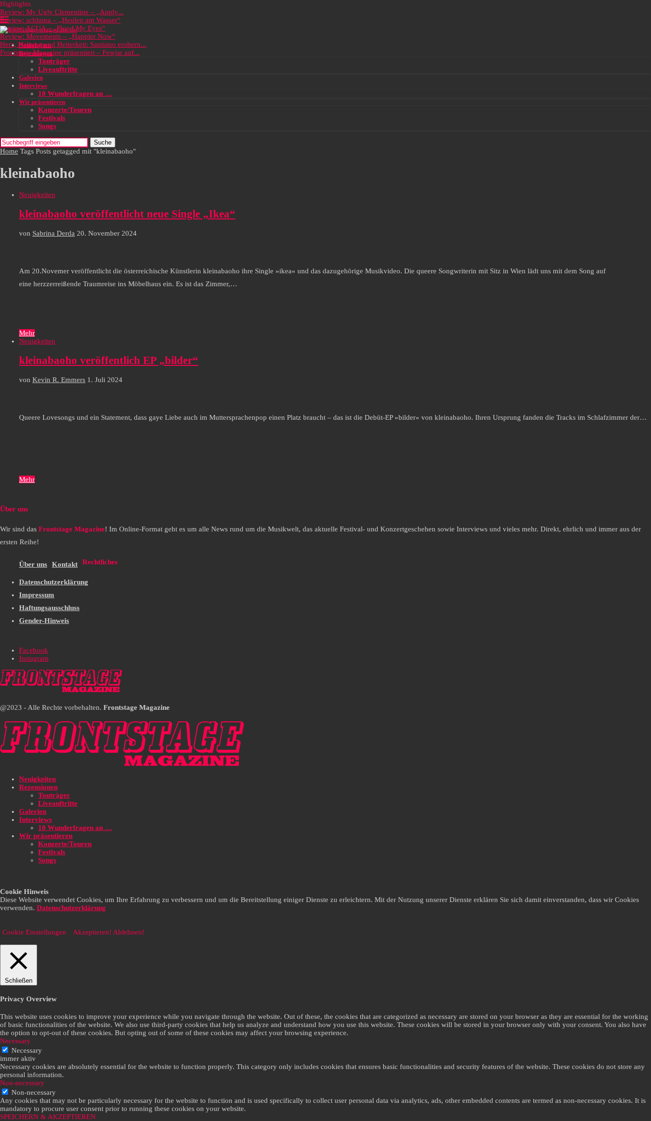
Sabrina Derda (53, 233)
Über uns (33, 564)
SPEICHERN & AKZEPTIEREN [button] (48, 1117)
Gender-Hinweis (44, 620)
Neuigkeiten (35, 45)
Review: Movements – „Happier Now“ (57, 36)
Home (9, 151)
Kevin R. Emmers (58, 380)
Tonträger (54, 61)
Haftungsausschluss (49, 608)
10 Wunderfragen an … (75, 93)
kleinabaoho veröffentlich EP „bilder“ (108, 360)
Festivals (51, 118)
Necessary (26, 1050)
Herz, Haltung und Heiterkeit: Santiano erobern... (73, 44)
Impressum (36, 595)
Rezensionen (35, 53)
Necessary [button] (15, 1041)
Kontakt (65, 564)
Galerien (31, 77)
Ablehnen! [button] (128, 932)
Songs (47, 126)
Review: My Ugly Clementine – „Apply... (61, 12)
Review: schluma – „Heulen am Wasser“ (60, 20)
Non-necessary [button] (22, 1083)
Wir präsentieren (42, 101)
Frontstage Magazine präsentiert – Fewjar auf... (70, 52)
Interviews (33, 85)
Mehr (27, 333)
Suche (103, 142)
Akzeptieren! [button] (92, 932)
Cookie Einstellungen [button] (34, 932)
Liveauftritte (58, 69)
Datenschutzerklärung (53, 582)
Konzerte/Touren (65, 110)
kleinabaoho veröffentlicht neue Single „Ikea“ (127, 214)
